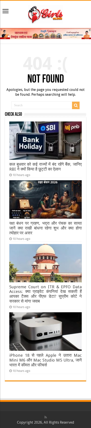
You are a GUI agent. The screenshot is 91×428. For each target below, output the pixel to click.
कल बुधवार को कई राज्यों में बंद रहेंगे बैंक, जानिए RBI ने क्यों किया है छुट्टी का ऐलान (45, 166)
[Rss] (45, 417)
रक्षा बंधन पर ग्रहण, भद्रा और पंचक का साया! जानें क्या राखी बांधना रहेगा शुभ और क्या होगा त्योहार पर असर (45, 228)
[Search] (76, 105)
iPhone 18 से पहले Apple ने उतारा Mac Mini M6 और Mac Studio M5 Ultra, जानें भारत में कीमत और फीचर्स (45, 360)
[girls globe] (45, 13)
